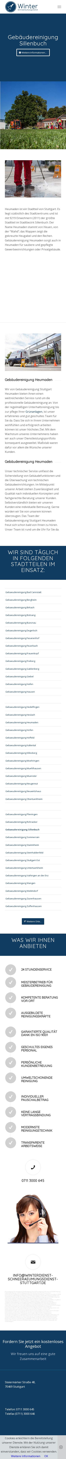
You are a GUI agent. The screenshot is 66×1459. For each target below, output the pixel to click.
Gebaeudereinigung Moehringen (22, 760)
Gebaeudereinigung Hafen (19, 684)
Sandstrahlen (29, 1299)
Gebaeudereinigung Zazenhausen (23, 898)
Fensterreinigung (33, 1308)
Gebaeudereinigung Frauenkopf (22, 653)
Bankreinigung (27, 1291)
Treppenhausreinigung (46, 1301)
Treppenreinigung (34, 1301)
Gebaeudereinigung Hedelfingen (22, 706)
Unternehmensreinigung (11, 1294)
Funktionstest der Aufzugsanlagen (26, 1317)
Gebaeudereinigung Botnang (20, 615)
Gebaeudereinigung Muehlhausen (23, 768)
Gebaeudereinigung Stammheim (22, 844)
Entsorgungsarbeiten (37, 1310)
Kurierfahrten (21, 1309)
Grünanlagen (34, 411)
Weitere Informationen (25, 1456)
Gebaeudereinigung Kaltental (20, 745)
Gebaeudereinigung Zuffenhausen (23, 906)
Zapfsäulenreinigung (10, 1298)
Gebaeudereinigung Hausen (20, 691)
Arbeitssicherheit (10, 1317)
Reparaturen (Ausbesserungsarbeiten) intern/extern (35, 1312)
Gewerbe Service (32, 1293)
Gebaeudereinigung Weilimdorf (21, 890)
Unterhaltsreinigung (36, 1305)
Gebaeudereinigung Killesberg (21, 752)
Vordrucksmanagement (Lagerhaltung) (16, 1314)
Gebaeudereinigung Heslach (20, 714)
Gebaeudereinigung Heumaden (21, 722)
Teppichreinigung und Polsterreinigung (27, 1298)
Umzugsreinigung (25, 1305)
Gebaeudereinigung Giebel (19, 676)
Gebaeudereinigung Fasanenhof (22, 638)
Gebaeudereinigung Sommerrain (22, 837)
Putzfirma (7, 1304)
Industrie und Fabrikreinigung (52, 1291)
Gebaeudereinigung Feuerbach (21, 645)
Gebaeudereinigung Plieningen (21, 814)
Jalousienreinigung (22, 1308)
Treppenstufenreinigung (11, 1302)
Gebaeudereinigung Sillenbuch (22, 829)
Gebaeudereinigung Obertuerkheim (23, 799)
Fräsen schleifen (38, 1299)
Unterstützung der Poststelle (25, 1313)
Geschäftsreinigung (37, 1291)
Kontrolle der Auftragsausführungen (44, 1318)
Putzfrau (40, 1293)
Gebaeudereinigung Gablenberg (22, 668)
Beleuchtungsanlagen (35, 1302)
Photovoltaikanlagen (24, 1304)
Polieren (46, 1299)
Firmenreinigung (18, 1291)
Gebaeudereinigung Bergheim (21, 599)
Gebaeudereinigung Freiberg (20, 661)
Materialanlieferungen (11, 1310)
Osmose (45, 1305)
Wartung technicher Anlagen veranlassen (37, 1309)
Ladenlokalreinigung (10, 1293)
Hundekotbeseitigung (25, 1294)
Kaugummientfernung (45, 1298)
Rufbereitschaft (40, 1317)
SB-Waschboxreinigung (24, 1297)
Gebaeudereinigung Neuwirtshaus (23, 791)
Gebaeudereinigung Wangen (20, 883)
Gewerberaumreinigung (44, 1306)
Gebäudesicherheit (51, 1316)
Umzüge (46, 1310)
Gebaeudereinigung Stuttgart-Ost (22, 860)
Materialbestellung (39, 1314)
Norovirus (14, 1304)
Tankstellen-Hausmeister (12, 1305)
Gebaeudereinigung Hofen (19, 730)
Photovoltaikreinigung (36, 1304)
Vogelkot (57, 1299)
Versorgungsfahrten (24, 1310)
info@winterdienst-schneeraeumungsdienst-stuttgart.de (33, 1279)
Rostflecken (25, 1301)
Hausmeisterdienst (10, 1308)
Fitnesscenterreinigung (45, 1308)
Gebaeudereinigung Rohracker (21, 821)
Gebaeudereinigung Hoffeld (19, 737)
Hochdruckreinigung (10, 1299)
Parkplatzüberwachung (29, 1320)
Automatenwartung (10, 1313)
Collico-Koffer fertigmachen (43, 1313)
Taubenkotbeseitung (38, 1294)
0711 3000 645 (33, 1180)
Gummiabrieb (21, 1299)
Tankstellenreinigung (46, 1295)
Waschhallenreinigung (53, 1297)
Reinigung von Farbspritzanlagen (31, 1295)
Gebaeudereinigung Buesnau (20, 622)
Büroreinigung (9, 1291)
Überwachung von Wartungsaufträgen (34, 1316)
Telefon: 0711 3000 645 (19, 1409)
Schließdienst (29, 1318)
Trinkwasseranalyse (51, 1294)
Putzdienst (53, 1302)
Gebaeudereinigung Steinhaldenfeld (24, 852)
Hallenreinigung (17, 1295)
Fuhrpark (30, 1314)
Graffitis (51, 1299)
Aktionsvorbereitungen (18, 1318)
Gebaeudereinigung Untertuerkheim (24, 867)
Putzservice (46, 1293)
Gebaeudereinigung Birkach (19, 607)
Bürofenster (45, 1302)
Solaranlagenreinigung (49, 1304)
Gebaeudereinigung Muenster (21, 775)
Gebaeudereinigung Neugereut (21, 783)
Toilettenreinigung (21, 1293)
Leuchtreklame (23, 1302)
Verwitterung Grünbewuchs (13, 1301)
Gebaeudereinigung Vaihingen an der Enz (27, 875)
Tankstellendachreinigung (39, 1297)
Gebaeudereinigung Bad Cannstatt (23, 592)
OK (46, 1456)
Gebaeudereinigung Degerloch (21, 630)
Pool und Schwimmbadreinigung (28, 1306)
